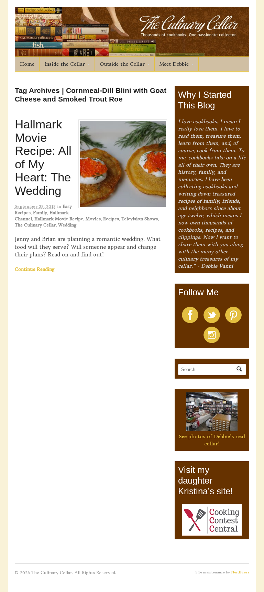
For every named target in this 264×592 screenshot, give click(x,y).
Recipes (111, 218)
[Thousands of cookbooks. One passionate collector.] (132, 52)
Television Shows (139, 218)
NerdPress (240, 572)
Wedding (67, 225)
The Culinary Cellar (35, 225)
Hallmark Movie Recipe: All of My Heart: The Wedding (43, 157)
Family (40, 212)
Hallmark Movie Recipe (58, 218)
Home (27, 64)
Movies (93, 218)
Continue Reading (35, 269)
